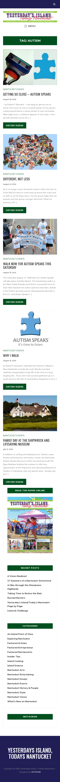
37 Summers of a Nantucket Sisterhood (29, 580)
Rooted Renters (16, 597)
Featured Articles (17, 643)
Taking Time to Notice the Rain (24, 593)
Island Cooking (15, 661)
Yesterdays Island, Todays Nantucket (30, 753)
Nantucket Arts (16, 670)
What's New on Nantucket (22, 701)
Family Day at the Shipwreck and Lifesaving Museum (26, 442)
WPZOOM (36, 772)
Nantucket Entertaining (20, 674)
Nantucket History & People (22, 688)
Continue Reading (14, 125)
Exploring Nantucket (18, 638)
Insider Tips (13, 656)
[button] (30, 26)
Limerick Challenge (17, 610)
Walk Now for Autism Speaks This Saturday (27, 265)
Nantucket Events (14, 259)
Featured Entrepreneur (20, 647)
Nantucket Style (16, 692)
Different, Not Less (16, 178)
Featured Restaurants (19, 652)
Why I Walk (11, 355)
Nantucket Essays (13, 89)
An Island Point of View (20, 634)
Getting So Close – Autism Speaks (27, 94)
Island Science (15, 665)
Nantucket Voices (17, 696)
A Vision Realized (17, 576)
